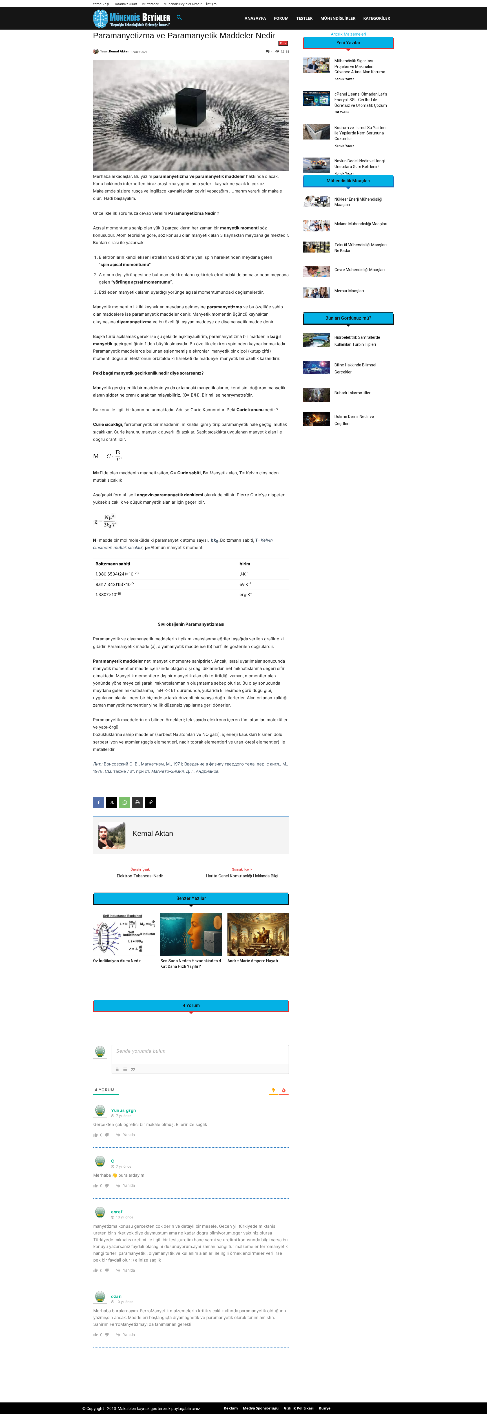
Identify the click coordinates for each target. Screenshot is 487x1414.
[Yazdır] (137, 802)
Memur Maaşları (349, 291)
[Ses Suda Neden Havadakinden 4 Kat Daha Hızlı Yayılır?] (191, 934)
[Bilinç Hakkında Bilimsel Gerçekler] (316, 368)
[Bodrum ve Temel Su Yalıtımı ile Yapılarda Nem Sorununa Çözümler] (316, 132)
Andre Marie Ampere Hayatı (252, 961)
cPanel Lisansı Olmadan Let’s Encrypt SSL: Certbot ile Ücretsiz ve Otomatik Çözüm (361, 99)
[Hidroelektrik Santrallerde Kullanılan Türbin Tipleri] (316, 340)
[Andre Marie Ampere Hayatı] (258, 934)
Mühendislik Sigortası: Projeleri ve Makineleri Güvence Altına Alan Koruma (360, 66)
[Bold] (117, 1069)
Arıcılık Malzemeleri (348, 34)
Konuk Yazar (344, 79)
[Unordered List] (125, 1069)
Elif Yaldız (342, 112)
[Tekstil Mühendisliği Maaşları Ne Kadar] (316, 247)
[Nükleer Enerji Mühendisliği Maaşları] (316, 201)
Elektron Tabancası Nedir (140, 876)
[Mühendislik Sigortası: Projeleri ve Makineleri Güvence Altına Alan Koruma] (316, 65)
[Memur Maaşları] (316, 292)
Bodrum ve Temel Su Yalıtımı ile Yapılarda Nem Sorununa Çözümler (360, 133)
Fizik (283, 43)
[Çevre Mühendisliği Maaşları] (316, 271)
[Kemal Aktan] (96, 51)
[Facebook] (98, 802)
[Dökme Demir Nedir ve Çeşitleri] (316, 419)
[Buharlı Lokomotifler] (316, 395)
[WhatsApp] (124, 802)
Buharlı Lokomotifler (353, 393)
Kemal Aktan (119, 51)
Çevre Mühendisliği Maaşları (360, 269)
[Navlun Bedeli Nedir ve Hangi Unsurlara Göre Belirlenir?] (316, 165)
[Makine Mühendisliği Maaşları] (316, 225)
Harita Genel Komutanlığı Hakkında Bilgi (242, 876)
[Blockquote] (133, 1069)
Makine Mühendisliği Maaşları (361, 224)
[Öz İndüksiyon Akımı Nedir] (124, 934)
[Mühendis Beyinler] (131, 18)
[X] (111, 802)
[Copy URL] (150, 802)
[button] (179, 17)
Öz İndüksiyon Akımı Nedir (117, 961)
